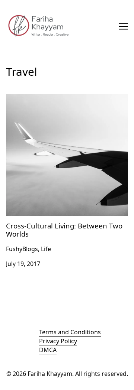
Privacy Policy (58, 341)
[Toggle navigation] (123, 26)
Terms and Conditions (70, 332)
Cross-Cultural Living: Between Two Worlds (66, 98)
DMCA (48, 350)
